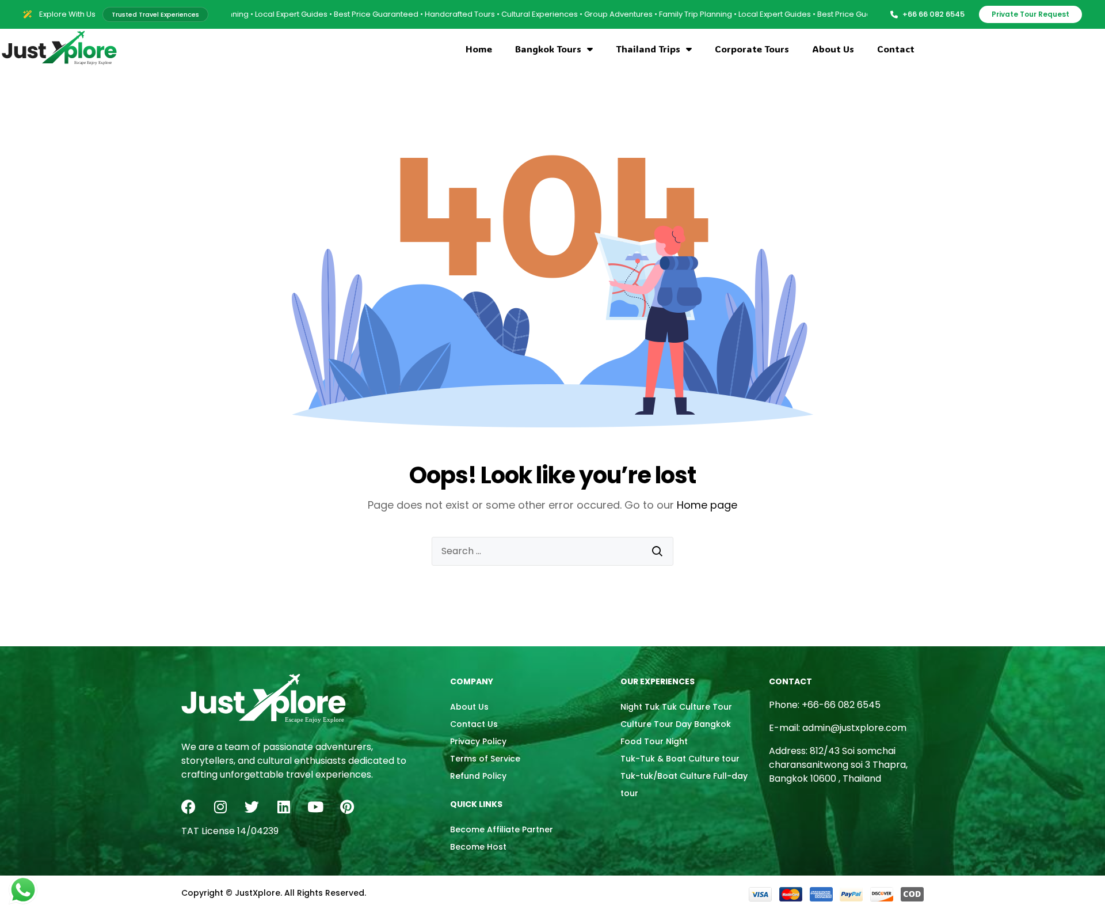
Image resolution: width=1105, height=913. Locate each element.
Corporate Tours (752, 49)
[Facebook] (188, 807)
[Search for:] (552, 551)
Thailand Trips (648, 49)
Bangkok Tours (548, 49)
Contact (896, 49)
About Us (833, 49)
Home (479, 49)
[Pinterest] (347, 807)
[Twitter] (252, 807)
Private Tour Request (1030, 14)
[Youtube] (315, 807)
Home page (707, 505)
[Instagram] (220, 807)
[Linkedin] (283, 807)
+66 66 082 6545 (933, 14)
